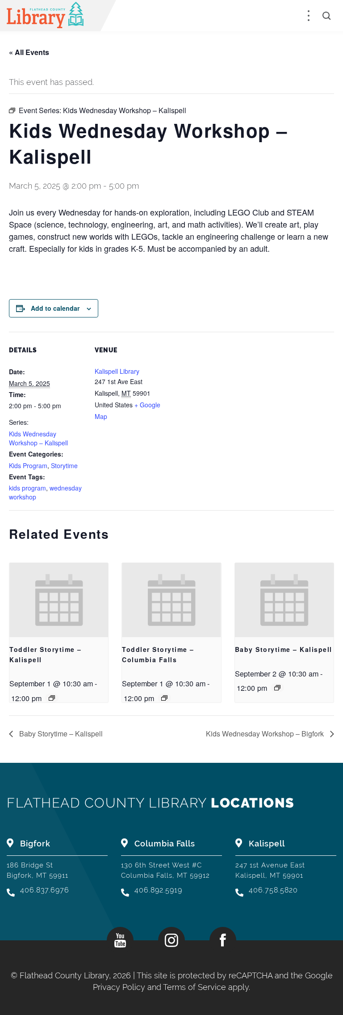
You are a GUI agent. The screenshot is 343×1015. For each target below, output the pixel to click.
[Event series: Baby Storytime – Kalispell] (277, 687)
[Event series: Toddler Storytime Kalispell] (52, 698)
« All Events (29, 52)
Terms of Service (194, 987)
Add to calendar (55, 308)
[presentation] (58, 600)
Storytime (64, 465)
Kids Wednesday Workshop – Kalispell (38, 438)
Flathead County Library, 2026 (76, 975)
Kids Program (28, 465)
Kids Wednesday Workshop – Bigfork (266, 733)
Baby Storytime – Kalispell (283, 649)
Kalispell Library (117, 371)
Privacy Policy (119, 987)
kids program (27, 487)
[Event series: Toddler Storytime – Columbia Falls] (164, 698)
